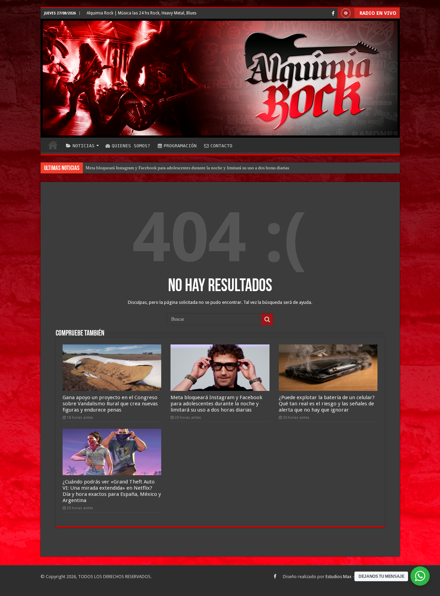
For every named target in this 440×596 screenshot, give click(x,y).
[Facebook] (333, 13)
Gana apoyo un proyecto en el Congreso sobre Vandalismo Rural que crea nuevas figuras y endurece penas (110, 403)
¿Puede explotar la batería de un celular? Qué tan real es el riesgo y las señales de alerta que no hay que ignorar (327, 403)
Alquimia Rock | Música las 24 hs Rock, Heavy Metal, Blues (141, 13)
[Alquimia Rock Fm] (220, 78)
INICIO (53, 145)
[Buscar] (267, 319)
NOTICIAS (84, 145)
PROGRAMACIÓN (180, 145)
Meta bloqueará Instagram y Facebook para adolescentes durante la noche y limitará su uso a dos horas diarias (187, 167)
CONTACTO (221, 145)
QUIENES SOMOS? (131, 145)
